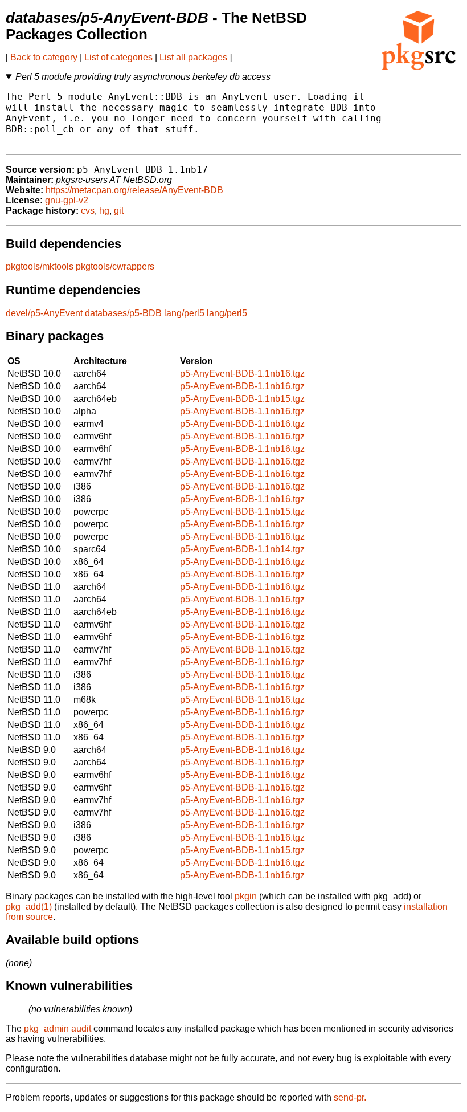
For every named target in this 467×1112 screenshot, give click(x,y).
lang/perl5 (184, 313)
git (119, 210)
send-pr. (350, 1097)
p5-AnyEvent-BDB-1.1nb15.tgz (242, 399)
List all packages (193, 57)
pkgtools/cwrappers (115, 266)
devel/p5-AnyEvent (44, 313)
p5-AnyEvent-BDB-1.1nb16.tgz (242, 373)
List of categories (118, 57)
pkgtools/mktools (39, 266)
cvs (88, 210)
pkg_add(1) (29, 906)
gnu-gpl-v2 (66, 200)
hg (104, 210)
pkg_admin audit (57, 1028)
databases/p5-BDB (123, 313)
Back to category (43, 57)
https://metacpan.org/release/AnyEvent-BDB (134, 190)
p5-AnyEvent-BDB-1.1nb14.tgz (242, 549)
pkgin (246, 896)
